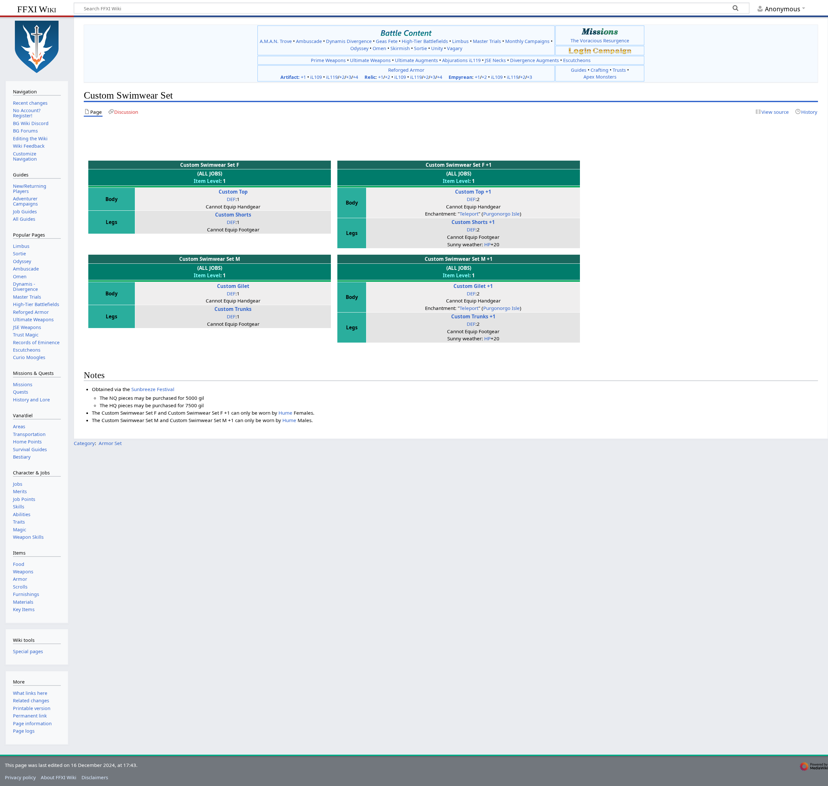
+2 (341, 77)
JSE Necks (495, 60)
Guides (578, 70)
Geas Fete (387, 41)
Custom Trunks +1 (473, 316)
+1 (303, 77)
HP (487, 244)
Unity (437, 48)
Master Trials (487, 41)
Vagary (454, 48)
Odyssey (359, 48)
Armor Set (110, 443)
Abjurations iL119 (461, 60)
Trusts (619, 70)
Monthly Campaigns (527, 41)
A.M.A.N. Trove (276, 41)
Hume (285, 412)
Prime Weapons (328, 60)
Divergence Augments (534, 60)
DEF (231, 199)
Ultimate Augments (416, 60)
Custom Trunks (233, 309)
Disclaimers (95, 777)
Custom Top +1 (473, 191)
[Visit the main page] (37, 46)
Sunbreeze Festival (152, 389)
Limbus (460, 41)
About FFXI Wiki (58, 777)
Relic (370, 77)
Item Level (207, 181)
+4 (355, 77)
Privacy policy (20, 777)
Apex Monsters (599, 77)
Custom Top (233, 191)
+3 (348, 77)
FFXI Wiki (36, 9)
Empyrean (460, 77)
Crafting (599, 70)
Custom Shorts (233, 214)
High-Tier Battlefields (425, 41)
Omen (379, 48)
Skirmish (400, 48)
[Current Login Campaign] (580, 50)
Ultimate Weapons (370, 60)
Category (84, 443)
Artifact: (290, 77)
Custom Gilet (233, 286)
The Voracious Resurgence (600, 40)
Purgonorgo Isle (501, 213)
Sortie (420, 48)
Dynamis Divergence (349, 41)
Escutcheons (577, 60)
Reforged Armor (406, 70)
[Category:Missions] (599, 31)
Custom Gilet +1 (473, 286)
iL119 (332, 77)
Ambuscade (309, 41)
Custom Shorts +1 (473, 222)
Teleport (469, 213)
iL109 (316, 77)
